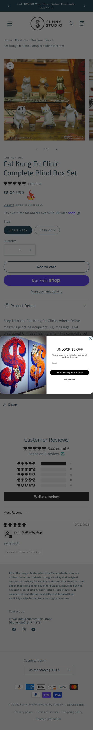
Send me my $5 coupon (70, 373)
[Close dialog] (90, 338)
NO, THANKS (69, 380)
